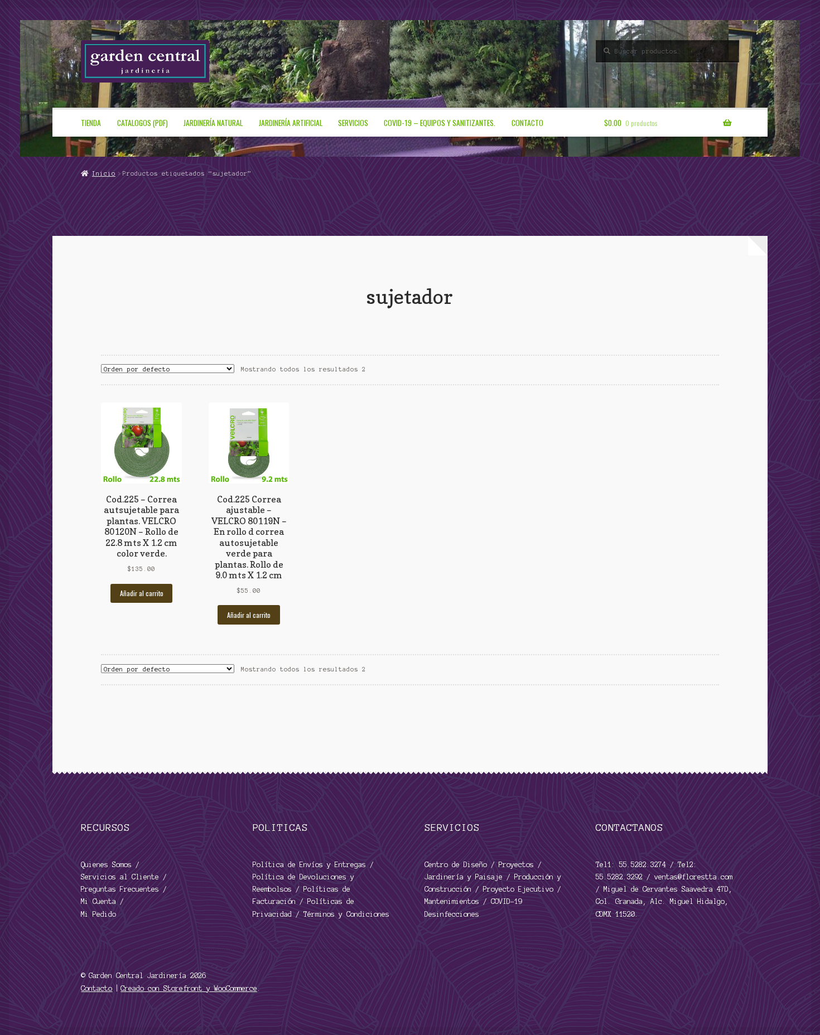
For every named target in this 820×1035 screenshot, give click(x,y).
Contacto (527, 122)
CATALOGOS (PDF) (142, 122)
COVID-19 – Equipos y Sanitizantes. (439, 122)
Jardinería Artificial (290, 122)
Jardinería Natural (213, 122)
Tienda (91, 122)
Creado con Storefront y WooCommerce (188, 988)
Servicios (353, 122)
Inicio (103, 173)
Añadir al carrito (141, 593)
